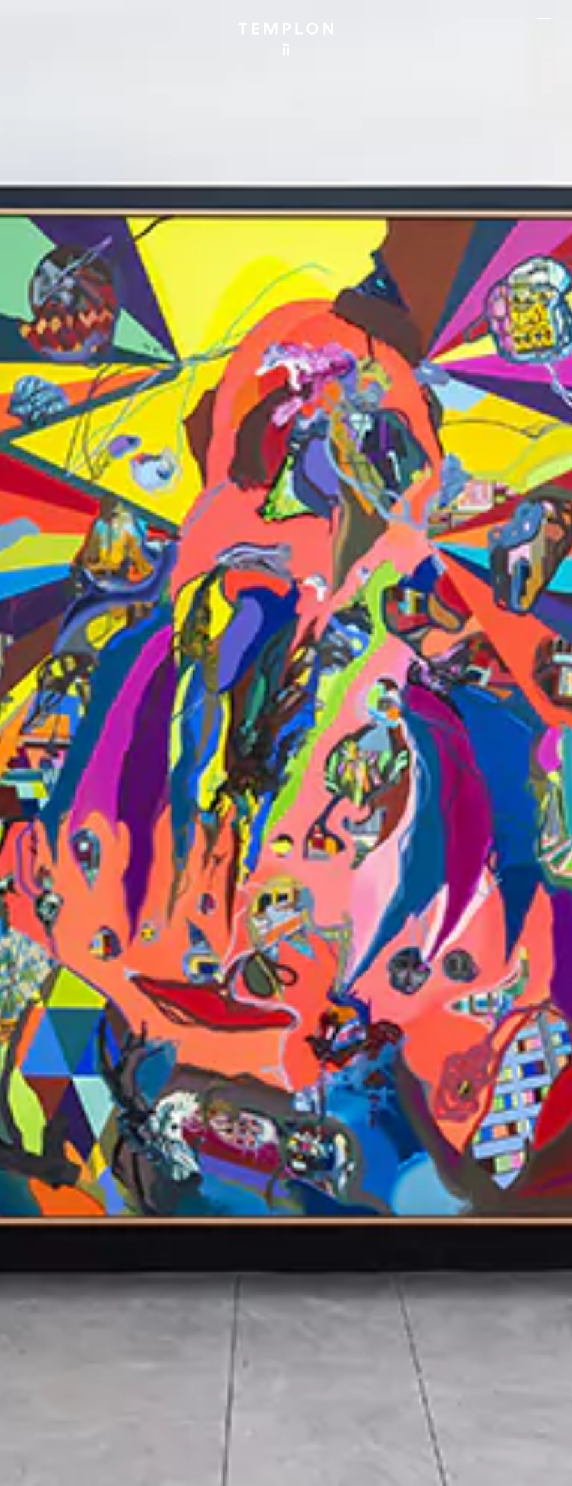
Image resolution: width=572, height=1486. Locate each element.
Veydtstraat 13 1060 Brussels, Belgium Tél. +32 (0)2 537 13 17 (214, 1230)
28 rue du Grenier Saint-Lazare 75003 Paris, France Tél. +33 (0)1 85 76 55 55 (76, 1328)
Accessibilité (360, 1469)
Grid (450, 1427)
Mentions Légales (221, 1469)
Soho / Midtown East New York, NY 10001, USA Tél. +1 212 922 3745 (209, 1328)
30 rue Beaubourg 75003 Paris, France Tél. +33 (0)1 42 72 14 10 (75, 1230)
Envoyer (335, 1336)
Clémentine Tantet (333, 1427)
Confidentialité (295, 1469)
